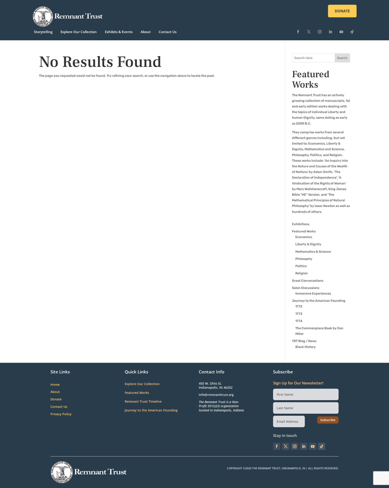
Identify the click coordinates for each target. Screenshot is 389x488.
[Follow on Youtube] (341, 31)
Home (55, 385)
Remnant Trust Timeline (143, 401)
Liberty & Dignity (308, 244)
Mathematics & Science (313, 252)
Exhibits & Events (119, 32)
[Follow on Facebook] (298, 31)
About (146, 32)
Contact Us (167, 32)
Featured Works (304, 231)
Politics (301, 266)
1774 (298, 321)
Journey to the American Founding (318, 301)
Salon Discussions (305, 288)
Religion (301, 273)
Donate (56, 399)
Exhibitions (300, 224)
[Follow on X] (308, 31)
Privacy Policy (61, 414)
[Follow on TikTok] (352, 31)
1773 (298, 314)
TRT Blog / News (304, 341)
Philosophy (303, 259)
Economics (303, 237)
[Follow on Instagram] (319, 31)
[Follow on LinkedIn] (330, 31)
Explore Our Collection (79, 32)
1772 (298, 306)
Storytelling (43, 32)
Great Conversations (307, 281)
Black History (305, 347)
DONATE (342, 11)
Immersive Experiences (313, 293)
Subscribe (327, 420)
